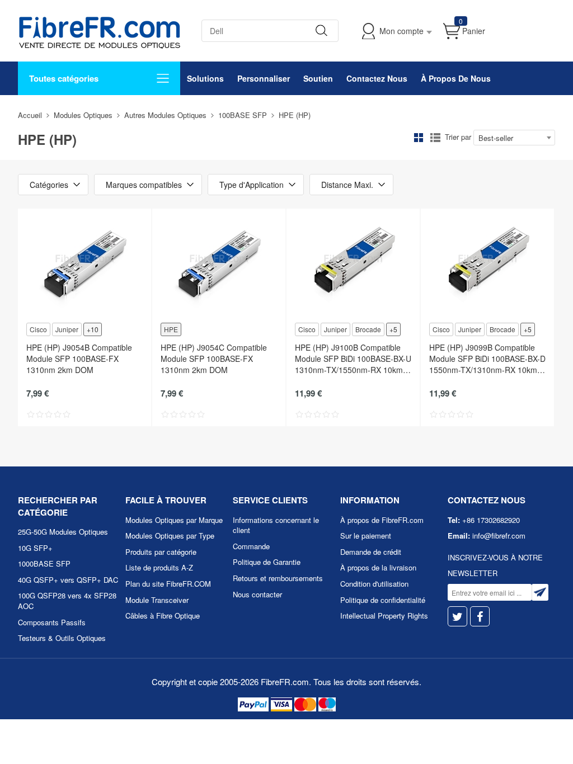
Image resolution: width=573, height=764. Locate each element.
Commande (251, 546)
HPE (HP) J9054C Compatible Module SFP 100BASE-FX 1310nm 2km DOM (214, 358)
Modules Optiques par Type (169, 535)
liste (435, 137)
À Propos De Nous (456, 78)
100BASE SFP (242, 115)
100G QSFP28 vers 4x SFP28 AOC (67, 600)
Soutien (318, 78)
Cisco (38, 329)
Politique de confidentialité (382, 600)
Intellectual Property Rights (384, 615)
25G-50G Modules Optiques (63, 531)
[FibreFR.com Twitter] (457, 616)
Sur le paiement (365, 535)
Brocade (368, 329)
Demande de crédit (370, 551)
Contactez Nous (376, 78)
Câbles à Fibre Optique (162, 615)
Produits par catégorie (160, 551)
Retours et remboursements (278, 578)
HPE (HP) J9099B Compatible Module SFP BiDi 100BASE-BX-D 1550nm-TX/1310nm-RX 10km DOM (487, 358)
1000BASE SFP (44, 563)
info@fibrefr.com (498, 535)
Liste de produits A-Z (159, 567)
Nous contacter (257, 594)
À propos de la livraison (378, 567)
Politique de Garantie (266, 562)
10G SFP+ (35, 548)
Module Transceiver (157, 600)
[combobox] (514, 137)
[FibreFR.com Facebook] (480, 616)
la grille (419, 137)
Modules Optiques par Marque (174, 520)
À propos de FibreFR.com (382, 520)
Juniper (66, 329)
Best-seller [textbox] (495, 138)
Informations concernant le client (276, 525)
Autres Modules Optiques (165, 115)
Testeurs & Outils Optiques (62, 638)
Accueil (30, 115)
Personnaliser (263, 78)
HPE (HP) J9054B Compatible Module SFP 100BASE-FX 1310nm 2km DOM (79, 358)
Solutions (205, 78)
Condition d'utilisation (374, 583)
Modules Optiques (83, 115)
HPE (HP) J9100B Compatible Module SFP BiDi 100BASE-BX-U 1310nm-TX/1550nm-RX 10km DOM (353, 358)
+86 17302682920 (491, 520)
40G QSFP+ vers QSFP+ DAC (68, 579)
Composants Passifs (52, 622)
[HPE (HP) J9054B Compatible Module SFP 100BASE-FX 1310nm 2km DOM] (84, 264)
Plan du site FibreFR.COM (168, 583)
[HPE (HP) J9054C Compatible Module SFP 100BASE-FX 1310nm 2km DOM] (218, 264)
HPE (171, 329)
